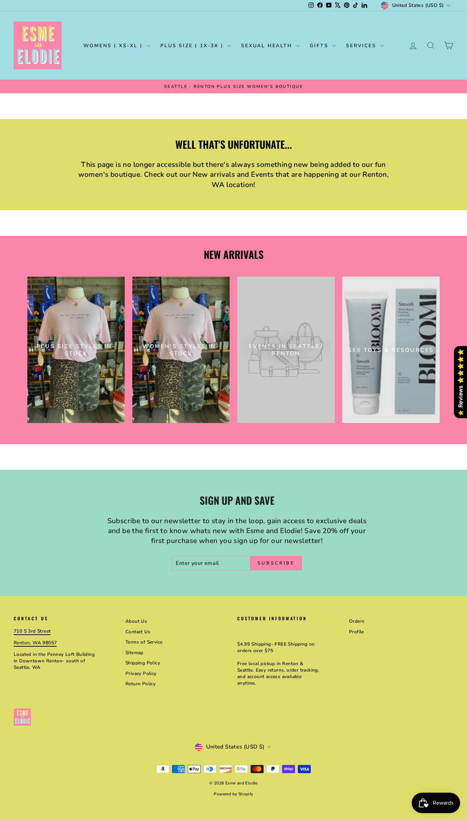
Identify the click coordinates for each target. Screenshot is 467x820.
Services (362, 45)
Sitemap (134, 652)
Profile (356, 632)
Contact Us (137, 632)
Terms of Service (143, 642)
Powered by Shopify (233, 794)
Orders (356, 621)
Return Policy (140, 683)
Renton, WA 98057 (35, 642)
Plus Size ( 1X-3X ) (193, 45)
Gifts (320, 45)
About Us (136, 621)
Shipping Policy (142, 663)
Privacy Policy (141, 673)
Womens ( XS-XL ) (114, 45)
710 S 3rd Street (32, 631)
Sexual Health (267, 45)
